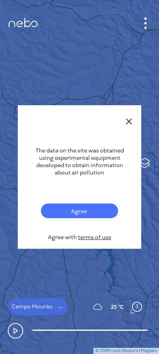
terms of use (94, 237)
